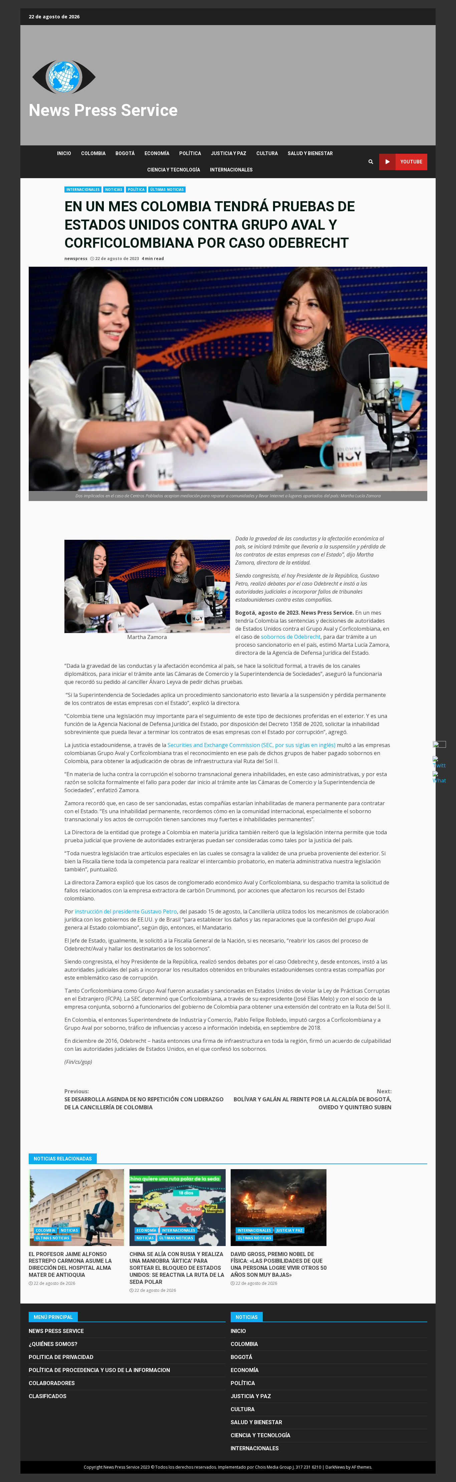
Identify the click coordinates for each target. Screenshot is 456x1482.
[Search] (371, 161)
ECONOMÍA (157, 153)
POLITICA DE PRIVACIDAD (61, 1357)
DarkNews (335, 1467)
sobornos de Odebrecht (290, 636)
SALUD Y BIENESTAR (310, 153)
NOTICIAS (113, 189)
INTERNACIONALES (231, 169)
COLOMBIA (93, 153)
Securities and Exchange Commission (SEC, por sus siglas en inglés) (251, 745)
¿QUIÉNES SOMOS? (53, 1344)
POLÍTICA (190, 153)
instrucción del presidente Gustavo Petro (126, 911)
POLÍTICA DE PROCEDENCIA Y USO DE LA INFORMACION (99, 1370)
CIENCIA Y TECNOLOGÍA (173, 169)
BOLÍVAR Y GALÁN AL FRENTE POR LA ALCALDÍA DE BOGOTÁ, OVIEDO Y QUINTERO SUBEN (313, 1099)
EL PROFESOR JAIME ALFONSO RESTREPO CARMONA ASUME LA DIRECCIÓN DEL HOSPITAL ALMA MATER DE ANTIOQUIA (77, 1207)
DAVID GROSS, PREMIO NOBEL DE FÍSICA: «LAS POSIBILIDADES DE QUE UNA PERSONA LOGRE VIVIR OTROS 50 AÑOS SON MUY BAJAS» (278, 1207)
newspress (75, 258)
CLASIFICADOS (47, 1396)
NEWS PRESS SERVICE (56, 1331)
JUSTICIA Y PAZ (228, 153)
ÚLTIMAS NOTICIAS (167, 189)
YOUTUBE (411, 161)
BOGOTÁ (125, 153)
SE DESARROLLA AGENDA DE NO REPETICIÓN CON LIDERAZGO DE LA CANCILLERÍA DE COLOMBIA (144, 1099)
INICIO (64, 153)
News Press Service (103, 110)
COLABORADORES (52, 1383)
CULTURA (267, 153)
